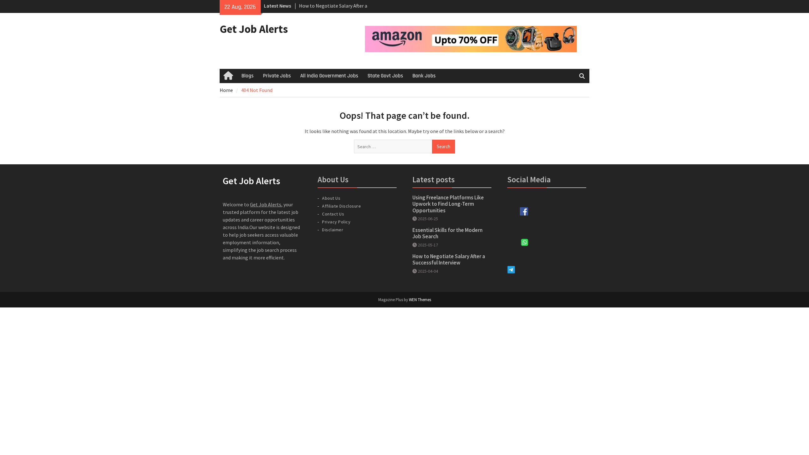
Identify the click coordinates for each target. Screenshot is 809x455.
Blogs (247, 75)
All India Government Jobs (329, 75)
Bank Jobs (423, 75)
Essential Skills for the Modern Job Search (447, 233)
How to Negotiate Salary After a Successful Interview (448, 259)
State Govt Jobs (385, 75)
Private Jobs (277, 75)
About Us (331, 198)
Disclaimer (332, 230)
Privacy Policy (336, 222)
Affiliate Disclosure (341, 206)
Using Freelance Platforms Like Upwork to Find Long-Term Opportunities (448, 204)
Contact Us (333, 214)
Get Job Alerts (254, 29)
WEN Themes (420, 299)
